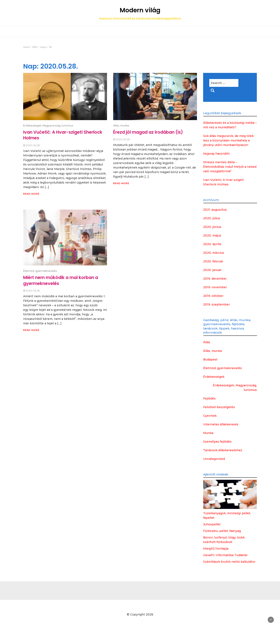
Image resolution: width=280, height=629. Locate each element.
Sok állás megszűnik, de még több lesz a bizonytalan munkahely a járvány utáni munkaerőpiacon (228, 140)
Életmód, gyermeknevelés (40, 270)
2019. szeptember (216, 304)
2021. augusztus (215, 209)
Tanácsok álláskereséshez (222, 450)
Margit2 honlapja (215, 548)
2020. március (213, 253)
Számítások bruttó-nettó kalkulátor (229, 562)
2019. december (215, 278)
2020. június (212, 227)
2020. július (211, 218)
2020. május (212, 235)
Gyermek (210, 416)
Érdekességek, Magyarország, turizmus (48, 125)
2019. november (215, 287)
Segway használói (216, 153)
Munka (208, 433)
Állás (206, 342)
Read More (31, 193)
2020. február (213, 261)
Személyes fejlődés (217, 441)
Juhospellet (212, 524)
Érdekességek (213, 377)
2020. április (212, 244)
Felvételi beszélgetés (219, 407)
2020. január (212, 270)
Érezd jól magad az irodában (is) (148, 132)
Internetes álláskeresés (220, 424)
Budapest (210, 359)
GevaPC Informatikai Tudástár (225, 555)
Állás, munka (121, 125)
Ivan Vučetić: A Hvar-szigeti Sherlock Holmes (62, 135)
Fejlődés (209, 398)
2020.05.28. (33, 145)
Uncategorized (214, 459)
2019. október (213, 296)
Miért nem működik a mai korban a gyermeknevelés (60, 280)
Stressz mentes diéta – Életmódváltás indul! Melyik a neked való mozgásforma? (229, 166)
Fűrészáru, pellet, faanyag (222, 531)
